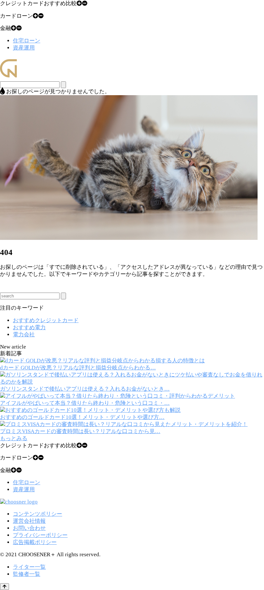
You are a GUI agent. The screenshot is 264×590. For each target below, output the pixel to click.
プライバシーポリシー (40, 535)
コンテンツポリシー (37, 514)
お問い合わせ (29, 528)
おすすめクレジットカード (46, 320)
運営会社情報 (29, 521)
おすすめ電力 (29, 327)
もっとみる (13, 438)
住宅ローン (26, 41)
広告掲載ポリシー (35, 542)
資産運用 (24, 48)
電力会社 (24, 334)
